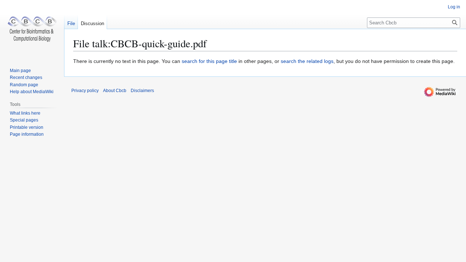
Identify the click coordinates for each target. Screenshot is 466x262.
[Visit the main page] (32, 29)
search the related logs (307, 61)
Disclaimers (142, 90)
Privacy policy (85, 90)
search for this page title (209, 61)
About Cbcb (114, 90)
